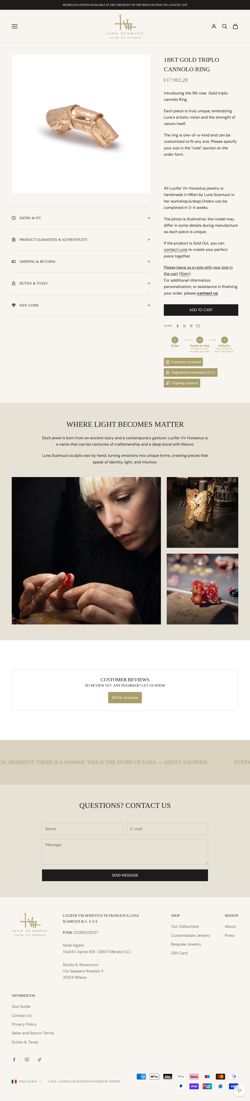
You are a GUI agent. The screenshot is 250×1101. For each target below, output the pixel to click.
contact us (207, 293)
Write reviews (125, 697)
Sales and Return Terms (33, 1033)
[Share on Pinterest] (191, 326)
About (230, 926)
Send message (125, 875)
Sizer (184, 273)
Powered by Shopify (105, 1081)
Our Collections (185, 926)
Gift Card (179, 953)
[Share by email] (198, 326)
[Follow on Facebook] (14, 1059)
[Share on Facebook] (177, 326)
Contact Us (22, 1015)
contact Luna (175, 249)
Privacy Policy (24, 1024)
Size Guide (21, 1006)
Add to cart (201, 309)
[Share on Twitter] (184, 326)
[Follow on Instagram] (26, 1059)
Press (230, 935)
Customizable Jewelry (190, 935)
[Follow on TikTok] (39, 1059)
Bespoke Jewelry (186, 944)
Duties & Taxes (25, 1042)
